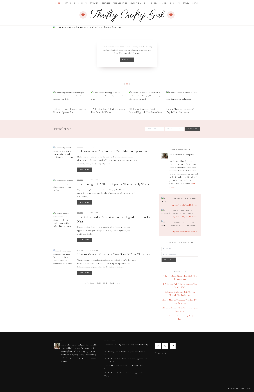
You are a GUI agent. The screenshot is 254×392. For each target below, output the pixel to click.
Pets (179, 3)
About (65, 3)
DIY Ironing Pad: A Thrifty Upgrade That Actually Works (113, 184)
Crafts (84, 3)
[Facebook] (158, 346)
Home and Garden (159, 3)
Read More (127, 59)
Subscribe (192, 129)
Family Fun (95, 3)
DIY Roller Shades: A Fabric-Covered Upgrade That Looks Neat (183, 225)
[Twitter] (173, 346)
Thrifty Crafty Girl (127, 15)
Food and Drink (120, 3)
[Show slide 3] (129, 84)
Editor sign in (160, 353)
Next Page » (115, 283)
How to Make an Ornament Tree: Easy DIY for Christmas (113, 254)
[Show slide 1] (124, 84)
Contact (195, 3)
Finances (106, 3)
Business (74, 3)
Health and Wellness (139, 3)
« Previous (89, 283)
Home (57, 3)
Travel (186, 3)
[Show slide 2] (127, 84)
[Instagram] (165, 346)
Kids (172, 3)
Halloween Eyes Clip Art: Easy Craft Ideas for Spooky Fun (113, 151)
